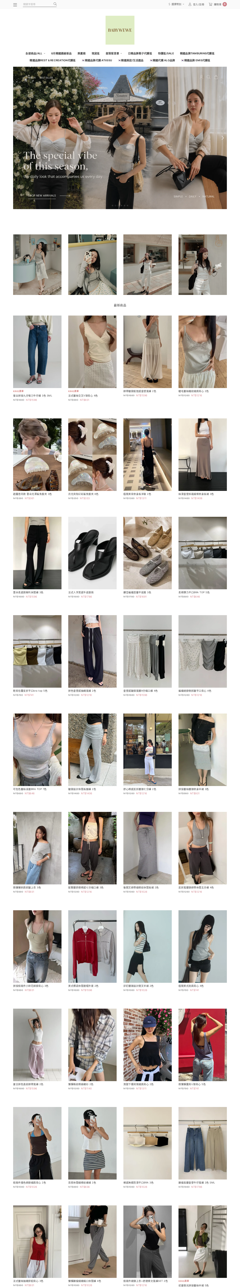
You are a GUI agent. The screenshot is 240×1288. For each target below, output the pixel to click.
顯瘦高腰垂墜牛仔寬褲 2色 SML (196, 1182)
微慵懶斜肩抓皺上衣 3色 (27, 887)
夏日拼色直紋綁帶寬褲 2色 (28, 1084)
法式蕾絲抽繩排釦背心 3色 (28, 1280)
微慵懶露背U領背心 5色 (192, 1084)
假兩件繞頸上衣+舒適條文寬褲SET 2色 (145, 1280)
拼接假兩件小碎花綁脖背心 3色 (31, 985)
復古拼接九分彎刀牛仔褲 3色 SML (32, 395)
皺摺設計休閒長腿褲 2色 (82, 789)
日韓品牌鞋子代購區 (140, 53)
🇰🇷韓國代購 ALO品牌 (162, 60)
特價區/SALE (166, 53)
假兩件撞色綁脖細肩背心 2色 (29, 1182)
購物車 (220, 4)
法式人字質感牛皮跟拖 (81, 592)
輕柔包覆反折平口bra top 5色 (30, 690)
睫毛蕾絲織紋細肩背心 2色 (193, 391)
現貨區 (96, 53)
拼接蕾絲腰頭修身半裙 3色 (193, 789)
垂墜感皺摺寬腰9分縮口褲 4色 (140, 690)
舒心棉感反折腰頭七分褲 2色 (139, 789)
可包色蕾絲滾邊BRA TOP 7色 (30, 789)
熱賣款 (82, 53)
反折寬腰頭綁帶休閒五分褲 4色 (196, 887)
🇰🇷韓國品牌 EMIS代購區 (195, 60)
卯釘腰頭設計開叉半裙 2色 (138, 985)
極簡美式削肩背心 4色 (191, 985)
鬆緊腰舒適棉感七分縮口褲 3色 (86, 887)
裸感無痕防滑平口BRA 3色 (138, 1182)
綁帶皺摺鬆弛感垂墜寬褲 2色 (139, 391)
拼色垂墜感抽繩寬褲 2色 (82, 690)
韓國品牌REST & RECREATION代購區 (53, 60)
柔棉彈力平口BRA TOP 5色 (194, 592)
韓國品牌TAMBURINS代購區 (197, 53)
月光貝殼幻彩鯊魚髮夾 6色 (83, 493)
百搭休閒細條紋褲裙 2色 (82, 1182)
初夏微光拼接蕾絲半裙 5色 (193, 1285)
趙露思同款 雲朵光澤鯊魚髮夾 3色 (32, 493)
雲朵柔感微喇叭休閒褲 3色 (28, 592)
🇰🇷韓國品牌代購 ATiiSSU (97, 60)
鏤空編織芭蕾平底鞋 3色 (137, 592)
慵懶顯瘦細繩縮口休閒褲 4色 (84, 1280)
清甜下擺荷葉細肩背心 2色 (138, 1084)
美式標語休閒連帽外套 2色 (83, 985)
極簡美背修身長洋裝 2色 (137, 493)
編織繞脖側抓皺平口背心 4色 (194, 690)
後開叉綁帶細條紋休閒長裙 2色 (141, 887)
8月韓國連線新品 (61, 53)
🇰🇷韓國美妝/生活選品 (131, 60)
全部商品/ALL (34, 53)
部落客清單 (113, 53)
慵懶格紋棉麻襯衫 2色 (81, 1084)
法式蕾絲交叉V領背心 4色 (83, 395)
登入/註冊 (198, 4)
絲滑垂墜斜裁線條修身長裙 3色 (196, 493)
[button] (112, 205)
